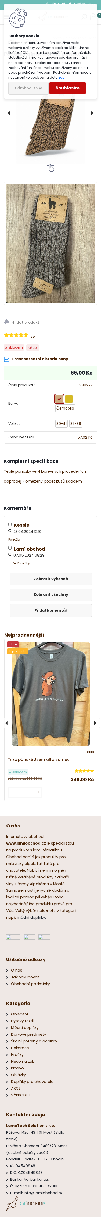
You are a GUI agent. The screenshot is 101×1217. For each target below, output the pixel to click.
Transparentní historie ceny (40, 359)
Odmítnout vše (28, 88)
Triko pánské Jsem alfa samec (39, 759)
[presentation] (9, 113)
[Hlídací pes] (50, 322)
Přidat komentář (50, 610)
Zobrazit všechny (51, 594)
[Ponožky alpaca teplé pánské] (50, 113)
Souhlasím (68, 88)
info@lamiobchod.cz (43, 1192)
